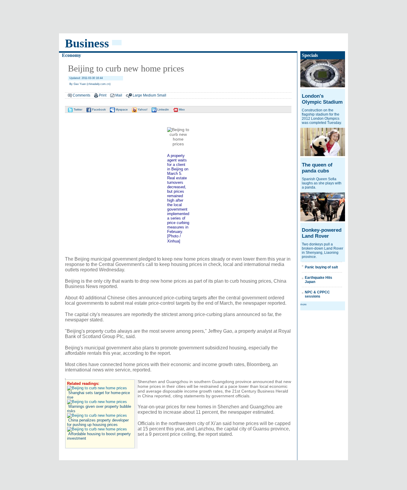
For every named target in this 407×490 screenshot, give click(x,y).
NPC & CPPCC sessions (317, 294)
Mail (118, 95)
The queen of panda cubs (317, 168)
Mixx (181, 109)
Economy (71, 55)
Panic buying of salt (321, 267)
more (303, 304)
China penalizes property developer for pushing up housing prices (98, 422)
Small (161, 95)
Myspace (121, 109)
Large (137, 95)
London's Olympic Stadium (322, 99)
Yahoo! (142, 109)
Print (102, 95)
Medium (149, 95)
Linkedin (162, 109)
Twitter (77, 109)
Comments (81, 95)
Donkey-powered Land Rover (321, 233)
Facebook (98, 109)
